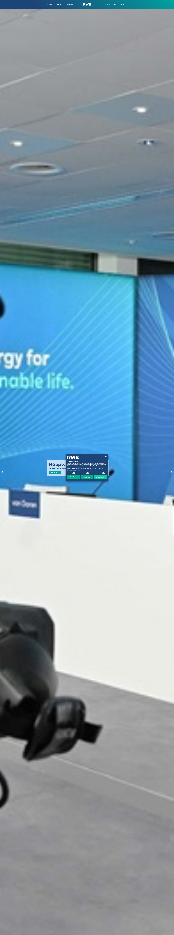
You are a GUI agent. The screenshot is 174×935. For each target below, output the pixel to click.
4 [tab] (90, 932)
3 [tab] (88, 932)
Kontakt (59, 4)
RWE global (105, 4)
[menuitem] (58, 4)
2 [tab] (86, 932)
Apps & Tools (70, 4)
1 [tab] (84, 932)
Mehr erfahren (55, 476)
